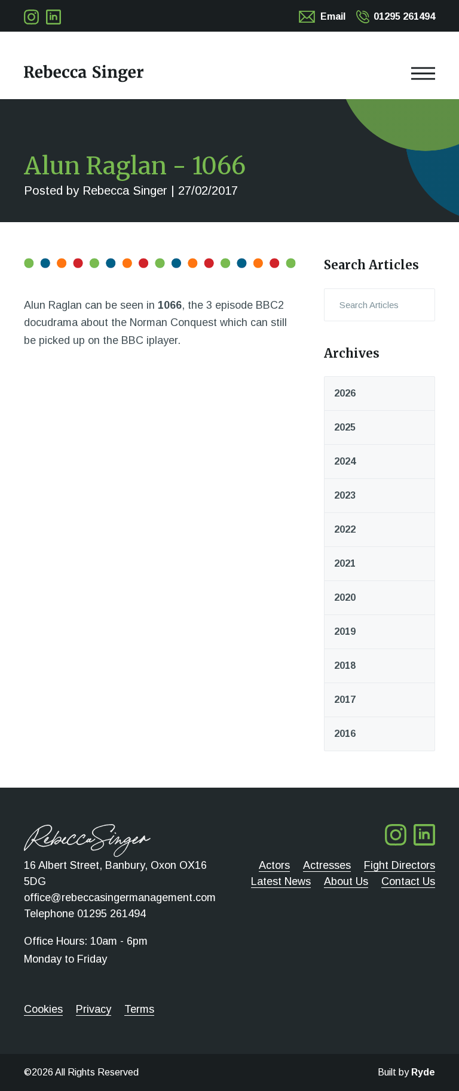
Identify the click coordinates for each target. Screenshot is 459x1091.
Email (332, 16)
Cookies (43, 1009)
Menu (229, 73)
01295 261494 (404, 16)
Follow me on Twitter (31, 17)
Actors (274, 865)
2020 (345, 597)
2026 (345, 393)
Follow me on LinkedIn (53, 17)
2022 (345, 529)
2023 (345, 495)
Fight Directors (399, 865)
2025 (345, 427)
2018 (345, 665)
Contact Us (408, 881)
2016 (345, 734)
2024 (345, 461)
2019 (345, 631)
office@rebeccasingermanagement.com (120, 897)
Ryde (423, 1072)
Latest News (281, 881)
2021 (345, 563)
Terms (139, 1009)
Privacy (93, 1009)
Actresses (327, 865)
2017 (345, 699)
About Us (346, 881)
